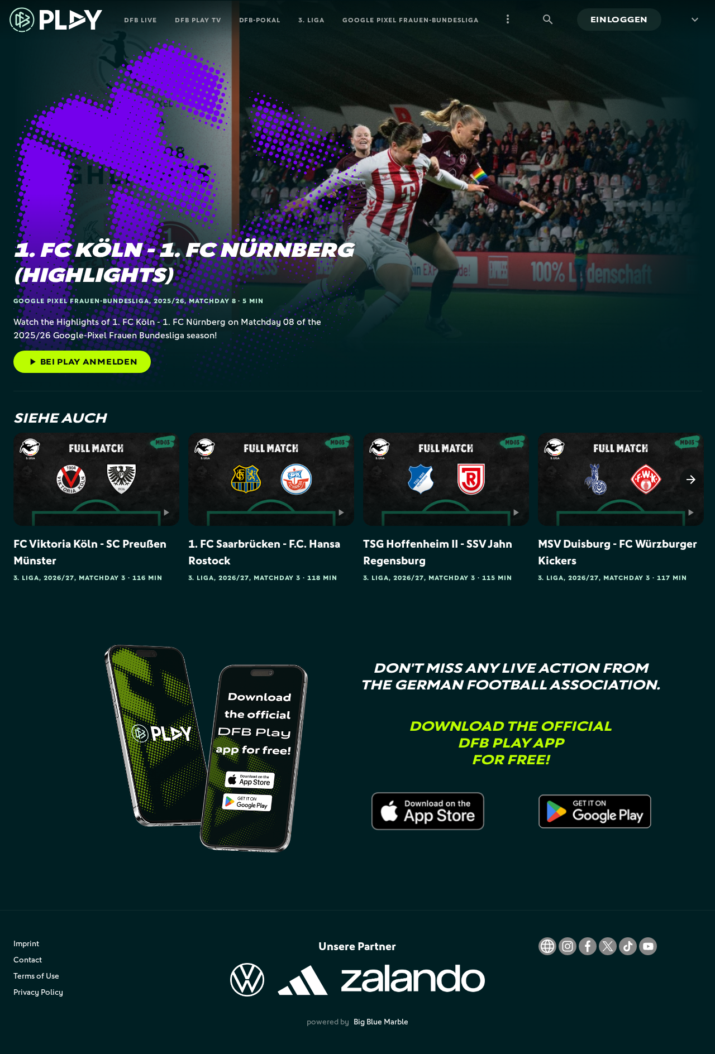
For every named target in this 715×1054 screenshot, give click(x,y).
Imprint (26, 943)
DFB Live (140, 20)
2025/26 (169, 300)
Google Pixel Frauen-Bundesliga (410, 20)
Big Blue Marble (381, 1021)
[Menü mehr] (508, 19)
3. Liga (311, 20)
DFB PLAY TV (198, 20)
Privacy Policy (38, 991)
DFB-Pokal (260, 20)
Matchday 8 (212, 300)
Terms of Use (36, 975)
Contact (27, 959)
